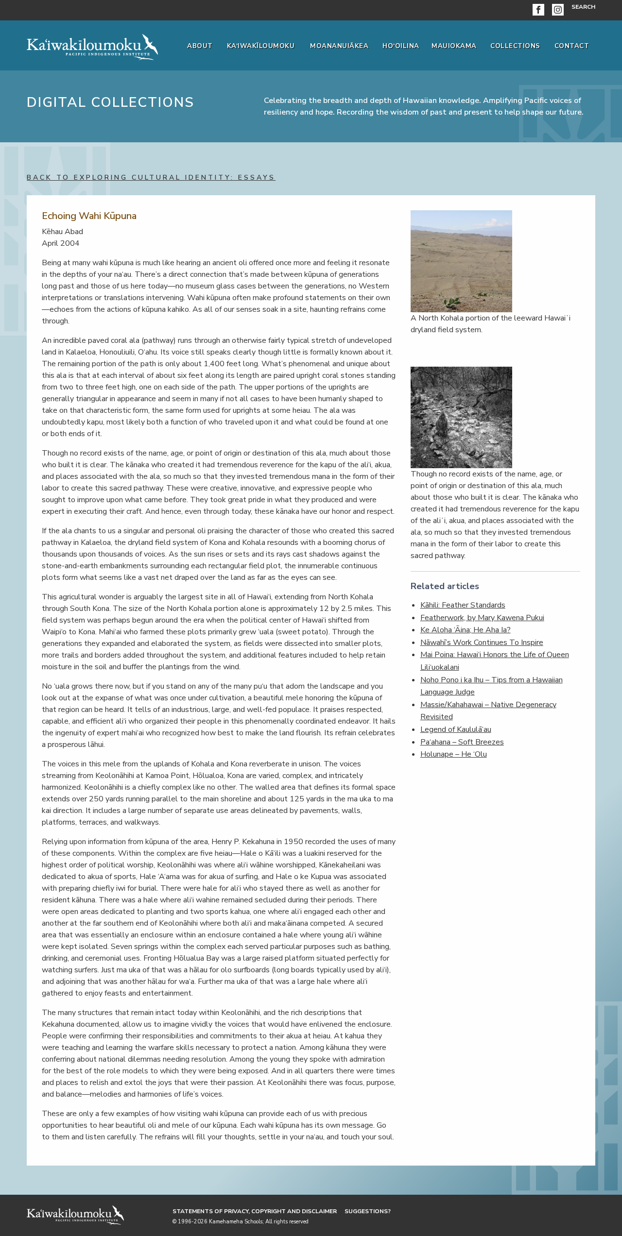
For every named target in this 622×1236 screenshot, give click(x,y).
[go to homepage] (92, 45)
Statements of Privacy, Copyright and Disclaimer (255, 1211)
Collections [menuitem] (515, 46)
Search (583, 7)
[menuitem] (540, 10)
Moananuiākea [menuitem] (339, 46)
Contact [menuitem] (571, 46)
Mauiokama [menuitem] (454, 46)
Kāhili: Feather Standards (462, 605)
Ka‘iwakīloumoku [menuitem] (261, 46)
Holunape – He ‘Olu (453, 754)
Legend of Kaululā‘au (455, 729)
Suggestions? (368, 1211)
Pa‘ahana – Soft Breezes (462, 742)
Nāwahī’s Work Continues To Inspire (481, 642)
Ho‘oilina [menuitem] (400, 46)
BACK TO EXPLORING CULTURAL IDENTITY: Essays (151, 177)
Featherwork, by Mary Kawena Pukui (482, 617)
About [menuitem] (200, 46)
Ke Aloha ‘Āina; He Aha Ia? (465, 630)
